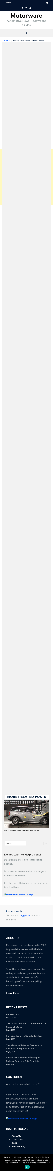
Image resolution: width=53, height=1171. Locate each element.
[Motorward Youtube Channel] (30, 8)
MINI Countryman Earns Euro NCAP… (22, 830)
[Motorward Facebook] (22, 8)
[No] (49, 1162)
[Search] (47, 3)
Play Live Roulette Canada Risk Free (24, 1036)
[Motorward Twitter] (26, 8)
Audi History (12, 1014)
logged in (25, 915)
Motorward (26, 16)
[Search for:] (12, 3)
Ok (27, 1167)
